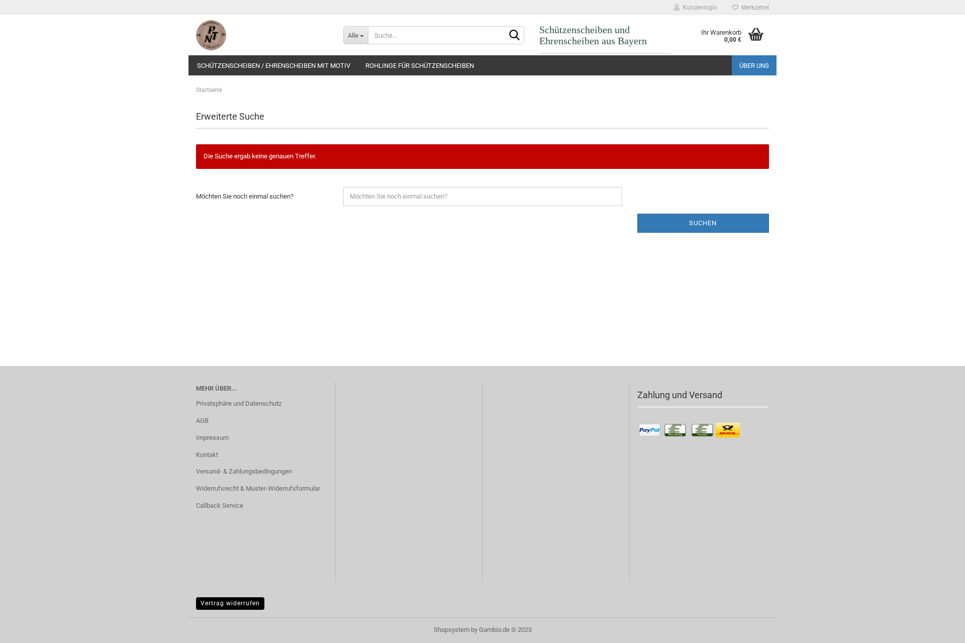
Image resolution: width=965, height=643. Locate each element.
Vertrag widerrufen (230, 603)
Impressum (212, 437)
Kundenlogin (698, 7)
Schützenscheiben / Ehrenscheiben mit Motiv (273, 65)
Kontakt (207, 454)
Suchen (703, 223)
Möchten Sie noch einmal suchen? (245, 196)
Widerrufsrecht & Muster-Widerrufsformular (258, 488)
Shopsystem (451, 629)
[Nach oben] (937, 627)
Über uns (754, 65)
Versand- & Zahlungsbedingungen (244, 471)
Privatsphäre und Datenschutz (238, 403)
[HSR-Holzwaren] (262, 35)
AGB (202, 420)
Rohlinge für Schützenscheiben (419, 65)
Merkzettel (753, 7)
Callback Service (219, 505)
